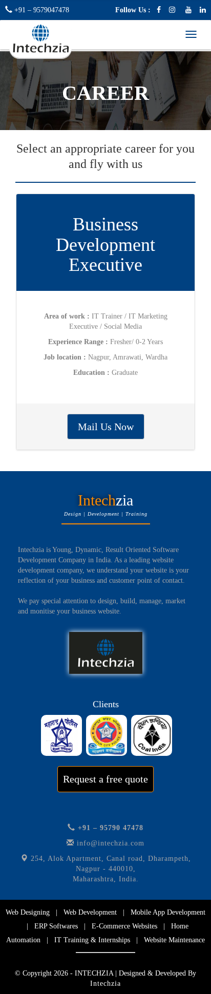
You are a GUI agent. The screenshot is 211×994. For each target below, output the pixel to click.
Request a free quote (105, 779)
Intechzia (105, 983)
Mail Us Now (106, 426)
